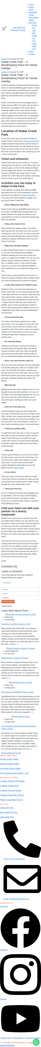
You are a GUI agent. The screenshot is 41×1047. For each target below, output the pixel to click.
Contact (32, 54)
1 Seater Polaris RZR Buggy (12, 781)
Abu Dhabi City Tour (8, 812)
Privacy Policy (6, 1038)
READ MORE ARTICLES (11, 753)
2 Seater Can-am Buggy (10, 790)
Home (31, 4)
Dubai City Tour (34, 27)
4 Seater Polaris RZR (9, 786)
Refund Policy (18, 1038)
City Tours (33, 23)
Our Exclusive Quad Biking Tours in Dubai (17, 692)
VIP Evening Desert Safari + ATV (14, 773)
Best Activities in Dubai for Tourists (14, 658)
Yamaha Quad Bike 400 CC (12, 795)
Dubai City (5, 59)
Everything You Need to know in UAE (15, 624)
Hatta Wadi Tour (34, 46)
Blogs (31, 51)
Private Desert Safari (9, 759)
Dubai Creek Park (31, 141)
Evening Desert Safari (9, 764)
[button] (36, 1042)
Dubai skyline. (18, 468)
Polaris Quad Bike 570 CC (11, 800)
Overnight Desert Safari (10, 768)
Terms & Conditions (32, 1038)
